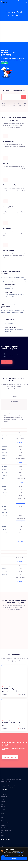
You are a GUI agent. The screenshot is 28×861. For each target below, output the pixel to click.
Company (3, 794)
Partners (3, 806)
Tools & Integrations (6, 830)
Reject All (7, 855)
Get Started (4, 63)
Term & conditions (5, 823)
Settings (20, 855)
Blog (2, 804)
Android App (4, 796)
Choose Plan (20, 442)
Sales (2, 846)
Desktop (3, 801)
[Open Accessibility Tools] (3, 857)
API (1, 833)
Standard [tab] (14, 396)
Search (24, 97)
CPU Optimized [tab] (14, 401)
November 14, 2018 (7, 686)
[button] (7, 362)
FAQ (2, 818)
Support (3, 844)
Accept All (14, 858)
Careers (3, 809)
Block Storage (4, 828)
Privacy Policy (20, 852)
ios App (2, 799)
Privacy (2, 820)
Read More (5, 694)
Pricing (2, 835)
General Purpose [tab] (14, 407)
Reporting (3, 825)
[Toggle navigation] (26, 3)
